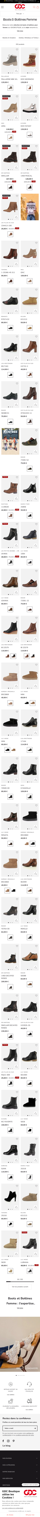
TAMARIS (4, 269)
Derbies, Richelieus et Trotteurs (29, 38)
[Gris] (29, 1177)
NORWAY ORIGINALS (8, 691)
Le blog (6, 1445)
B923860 (24, 835)
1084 (23, 554)
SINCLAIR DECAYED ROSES (9, 1026)
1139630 (5, 507)
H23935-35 (25, 1025)
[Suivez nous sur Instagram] (8, 1441)
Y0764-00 (5, 929)
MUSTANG (4, 504)
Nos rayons (7, 1458)
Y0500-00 (5, 788)
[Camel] (29, 87)
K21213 (24, 319)
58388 (23, 976)
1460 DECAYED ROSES (7, 977)
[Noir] (10, 328)
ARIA (3, 126)
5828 (23, 1122)
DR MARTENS (5, 173)
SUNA (3, 1169)
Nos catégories (9, 1465)
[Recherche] (34, 7)
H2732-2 (24, 366)
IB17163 (4, 366)
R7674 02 (5, 319)
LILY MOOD (24, 551)
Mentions (6, 1485)
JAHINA (4, 554)
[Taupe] (29, 1224)
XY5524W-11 (26, 413)
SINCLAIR (5, 176)
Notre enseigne (9, 1472)
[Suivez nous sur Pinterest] (14, 1441)
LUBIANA (24, 1262)
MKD (2, 123)
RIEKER (3, 410)
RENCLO (24, 929)
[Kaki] (10, 87)
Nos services (8, 1478)
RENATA (4, 835)
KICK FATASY (26, 126)
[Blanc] (29, 134)
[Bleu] (29, 562)
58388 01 (5, 413)
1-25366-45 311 (8, 272)
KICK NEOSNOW (27, 79)
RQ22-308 (5, 1075)
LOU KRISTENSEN (6, 363)
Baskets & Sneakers (9, 38)
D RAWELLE (26, 788)
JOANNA (4, 601)
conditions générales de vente (25, 1435)
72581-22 (25, 601)
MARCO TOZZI (25, 504)
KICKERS (23, 76)
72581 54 (25, 460)
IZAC (23, 272)
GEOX (22, 785)
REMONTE (4, 316)
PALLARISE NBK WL (9, 79)
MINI (22, 694)
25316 (23, 1169)
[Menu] (2, 7)
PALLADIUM (5, 76)
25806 (23, 507)
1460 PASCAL (26, 176)
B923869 (5, 694)
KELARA (23, 316)
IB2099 (24, 882)
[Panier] (37, 7)
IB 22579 (5, 647)
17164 (23, 741)
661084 (24, 1075)
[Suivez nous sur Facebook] (3, 1441)
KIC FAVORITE (6, 1122)
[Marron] (10, 187)
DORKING (4, 1166)
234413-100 (6, 225)
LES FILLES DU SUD (7, 223)
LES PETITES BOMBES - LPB (10, 551)
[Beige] (10, 137)
